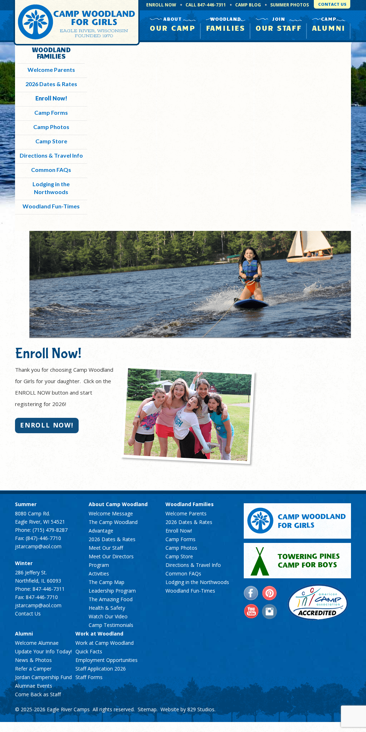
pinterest (269, 593)
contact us (332, 4)
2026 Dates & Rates (51, 83)
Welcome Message (111, 513)
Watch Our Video (108, 616)
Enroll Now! (51, 98)
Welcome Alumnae (37, 642)
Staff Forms (89, 677)
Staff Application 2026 (100, 668)
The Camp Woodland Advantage (113, 526)
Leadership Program (112, 590)
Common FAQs (51, 169)
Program (99, 565)
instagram (269, 611)
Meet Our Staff (106, 547)
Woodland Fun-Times (51, 206)
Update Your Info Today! (43, 651)
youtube (251, 611)
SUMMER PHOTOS (289, 5)
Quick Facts (88, 651)
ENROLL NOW (161, 5)
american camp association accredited (317, 602)
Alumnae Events (33, 685)
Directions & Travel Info (51, 155)
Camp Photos (51, 126)
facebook (251, 593)
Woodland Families (51, 52)
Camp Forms (51, 112)
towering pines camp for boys (297, 560)
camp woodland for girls (297, 521)
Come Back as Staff (38, 694)
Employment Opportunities (106, 660)
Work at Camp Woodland (104, 642)
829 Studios (200, 709)
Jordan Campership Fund (43, 677)
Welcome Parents (51, 69)
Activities (99, 573)
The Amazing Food (111, 599)
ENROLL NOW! (47, 425)
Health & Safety (107, 607)
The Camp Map (106, 582)
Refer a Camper (33, 668)
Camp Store (51, 141)
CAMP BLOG (248, 5)
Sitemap (147, 709)
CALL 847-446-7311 (206, 5)
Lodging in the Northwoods (197, 582)
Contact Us (28, 613)
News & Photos (33, 660)
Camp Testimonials (111, 625)
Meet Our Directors (111, 556)
